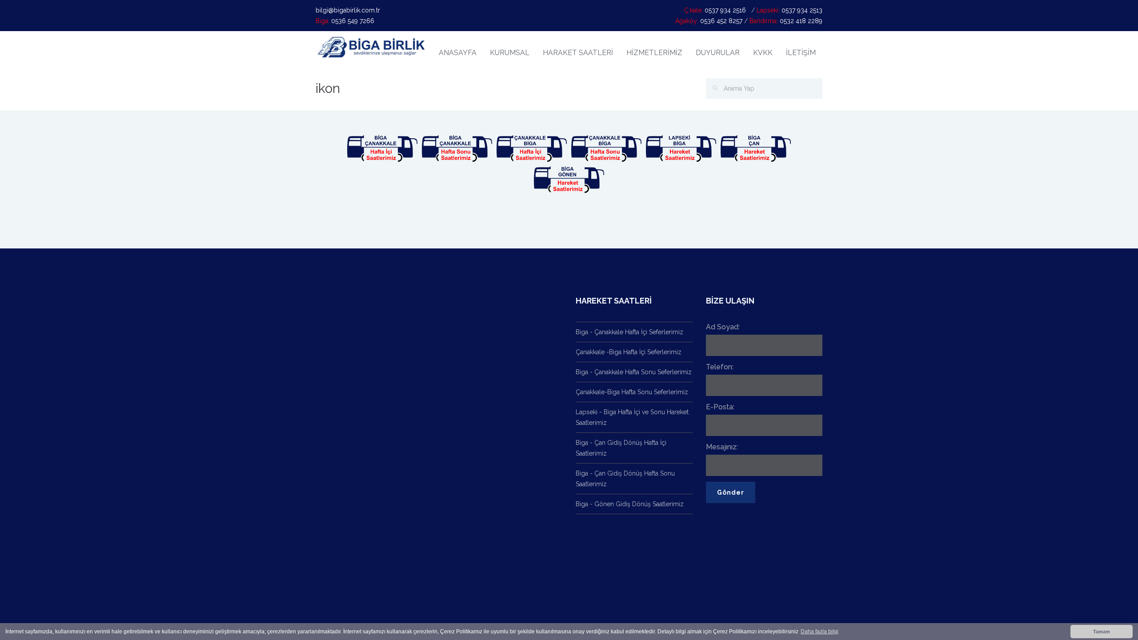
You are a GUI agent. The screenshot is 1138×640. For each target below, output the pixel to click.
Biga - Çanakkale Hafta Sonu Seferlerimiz (634, 372)
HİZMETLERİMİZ (654, 52)
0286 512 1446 (512, 458)
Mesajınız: (722, 447)
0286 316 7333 (516, 379)
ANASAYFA (458, 52)
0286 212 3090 (515, 337)
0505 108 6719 (467, 419)
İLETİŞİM (801, 52)
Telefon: (719, 367)
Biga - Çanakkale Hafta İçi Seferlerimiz (629, 332)
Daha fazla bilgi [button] (819, 631)
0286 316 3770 (515, 419)
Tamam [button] (1101, 631)
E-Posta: (720, 407)
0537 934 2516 (466, 337)
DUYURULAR (718, 52)
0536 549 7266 (467, 379)
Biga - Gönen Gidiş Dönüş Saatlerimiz (630, 504)
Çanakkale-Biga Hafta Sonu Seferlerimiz (632, 392)
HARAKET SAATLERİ (578, 52)
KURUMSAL (509, 52)
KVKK (763, 52)
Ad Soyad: (723, 327)
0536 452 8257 (467, 498)
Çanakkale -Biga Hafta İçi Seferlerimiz (628, 352)
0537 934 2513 (466, 458)
